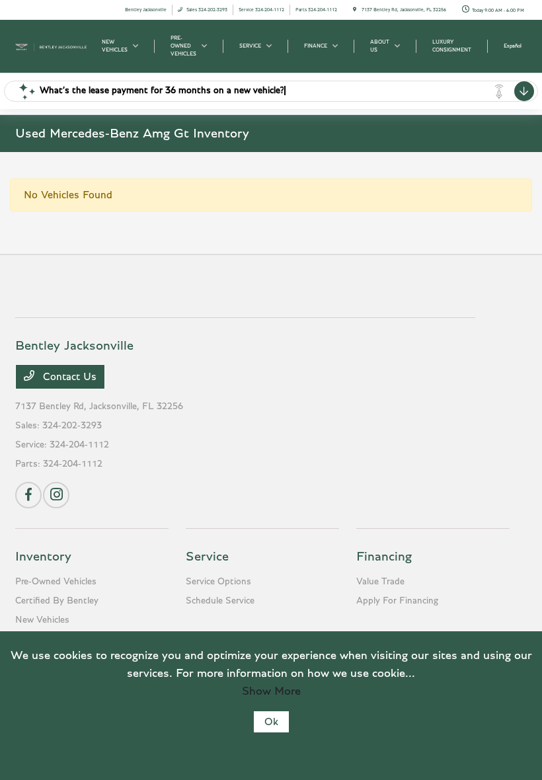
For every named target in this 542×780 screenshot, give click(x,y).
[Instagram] (56, 495)
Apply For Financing (397, 600)
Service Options (218, 581)
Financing (384, 556)
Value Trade (380, 581)
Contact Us (68, 376)
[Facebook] (28, 495)
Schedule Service (220, 600)
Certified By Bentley (56, 600)
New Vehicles (42, 620)
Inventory (43, 556)
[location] (354, 9)
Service (207, 556)
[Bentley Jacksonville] (51, 45)
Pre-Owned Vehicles (56, 581)
